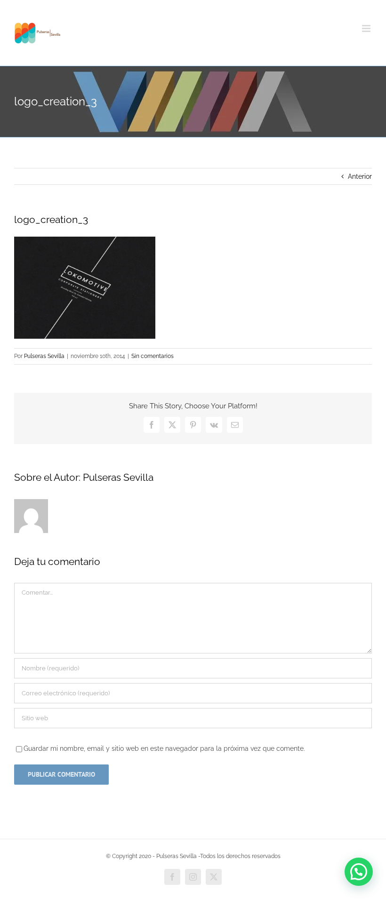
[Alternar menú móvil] (367, 28)
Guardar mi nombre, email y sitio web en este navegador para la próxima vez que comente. (164, 748)
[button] (359, 872)
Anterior (360, 176)
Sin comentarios (152, 356)
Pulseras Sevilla (44, 356)
